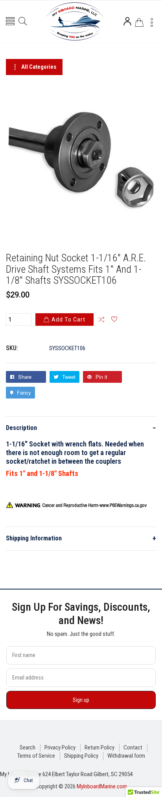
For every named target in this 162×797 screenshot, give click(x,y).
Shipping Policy (81, 755)
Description (81, 428)
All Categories (38, 66)
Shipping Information (81, 538)
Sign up (81, 700)
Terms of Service (36, 755)
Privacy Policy (59, 747)
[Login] (127, 21)
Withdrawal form (126, 755)
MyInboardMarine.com (102, 786)
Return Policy (99, 747)
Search (27, 747)
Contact (132, 747)
